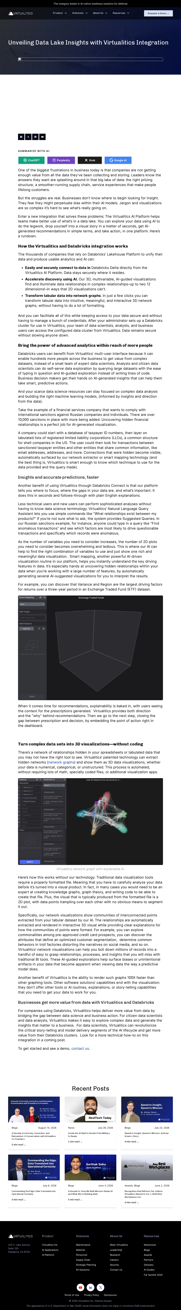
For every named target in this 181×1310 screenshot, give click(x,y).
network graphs (61, 762)
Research (115, 1254)
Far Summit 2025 (153, 1274)
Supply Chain (83, 1259)
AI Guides (149, 1269)
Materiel (80, 1249)
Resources (119, 12)
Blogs (147, 1249)
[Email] (42, 137)
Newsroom (150, 1244)
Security (114, 1264)
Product (58, 12)
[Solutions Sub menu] (86, 13)
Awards (148, 1254)
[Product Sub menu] (66, 13)
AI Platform (48, 1254)
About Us (98, 12)
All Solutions (83, 1269)
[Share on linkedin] (35, 137)
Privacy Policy (91, 1295)
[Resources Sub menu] (128, 13)
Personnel (81, 1254)
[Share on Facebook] (21, 137)
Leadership (116, 1249)
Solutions (77, 12)
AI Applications (50, 1249)
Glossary (148, 1264)
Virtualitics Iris (49, 1244)
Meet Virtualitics (119, 1244)
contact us (80, 1048)
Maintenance (83, 1244)
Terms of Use (71, 1295)
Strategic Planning (86, 1264)
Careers (114, 1259)
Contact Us (116, 1269)
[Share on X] (28, 137)
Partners (148, 1259)
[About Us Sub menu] (106, 13)
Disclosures (110, 1295)
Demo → (158, 13)
